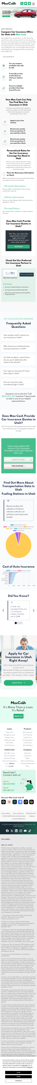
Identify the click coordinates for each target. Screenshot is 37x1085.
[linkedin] (16, 830)
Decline (18, 1076)
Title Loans (9, 732)
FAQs (27, 758)
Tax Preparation (27, 740)
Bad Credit (9, 743)
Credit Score (27, 737)
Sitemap (32, 816)
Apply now (18, 716)
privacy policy (17, 1044)
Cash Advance (9, 745)
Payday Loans (9, 737)
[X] (11, 830)
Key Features (7, 284)
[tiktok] (29, 830)
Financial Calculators (9, 761)
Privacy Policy (5, 813)
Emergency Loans (9, 735)
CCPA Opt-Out (31, 813)
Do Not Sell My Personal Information (14, 816)
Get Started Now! (8, 57)
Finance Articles (9, 756)
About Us (27, 753)
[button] (3, 610)
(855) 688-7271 (8, 790)
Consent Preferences (18, 819)
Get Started (18, 246)
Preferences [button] (29, 1067)
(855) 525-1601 (8, 396)
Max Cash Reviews (27, 761)
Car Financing (27, 735)
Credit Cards (28, 743)
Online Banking (27, 745)
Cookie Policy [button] (25, 1065)
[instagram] (20, 830)
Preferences (18, 1080)
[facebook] (7, 830)
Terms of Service (18, 813)
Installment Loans (9, 740)
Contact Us (27, 756)
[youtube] (25, 830)
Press (27, 766)
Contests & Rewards (28, 763)
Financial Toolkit (9, 758)
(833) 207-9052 (9, 784)
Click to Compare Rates (26, 274)
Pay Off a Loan (9, 753)
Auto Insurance (27, 732)
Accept (18, 1072)
